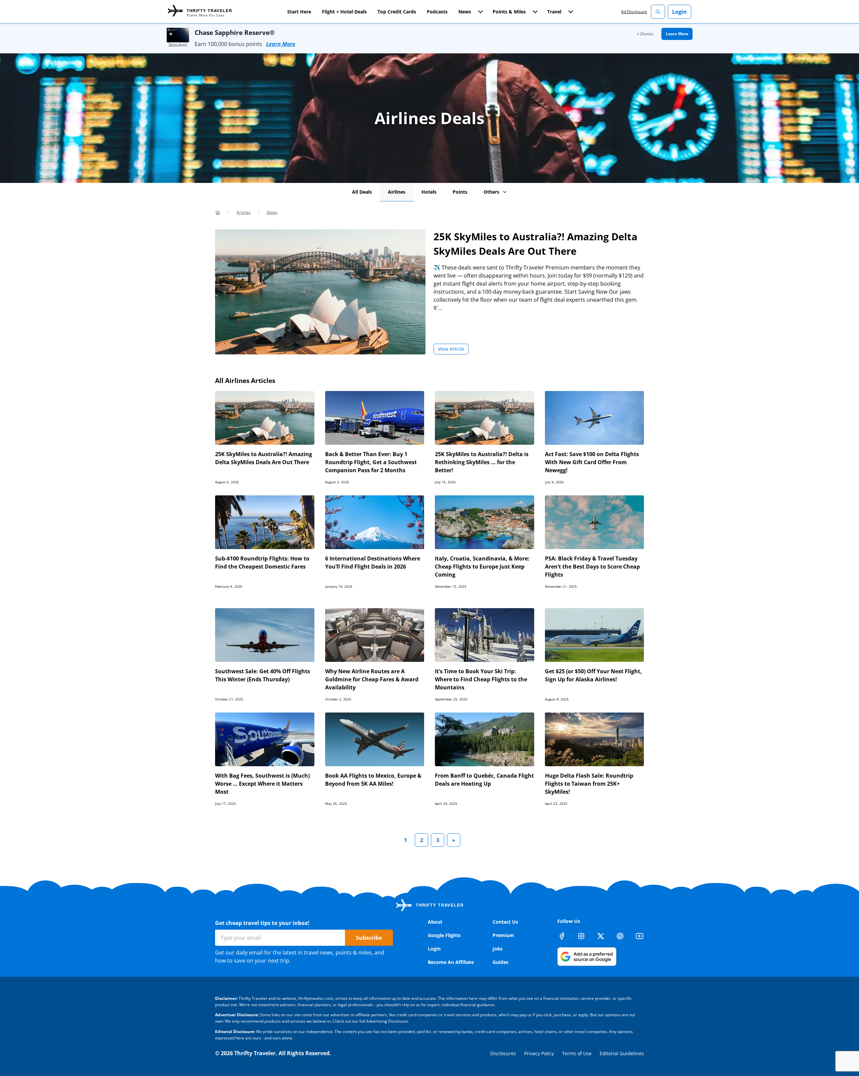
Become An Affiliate (451, 962)
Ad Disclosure (634, 11)
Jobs (498, 948)
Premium (503, 935)
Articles (244, 212)
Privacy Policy (539, 1053)
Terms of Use (577, 1053)
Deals (272, 212)
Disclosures (503, 1053)
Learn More (280, 44)
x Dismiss (645, 34)
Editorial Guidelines (622, 1053)
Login (679, 11)
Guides (500, 962)
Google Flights (444, 935)
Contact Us (505, 922)
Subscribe (369, 937)
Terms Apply (177, 44)
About (435, 922)
